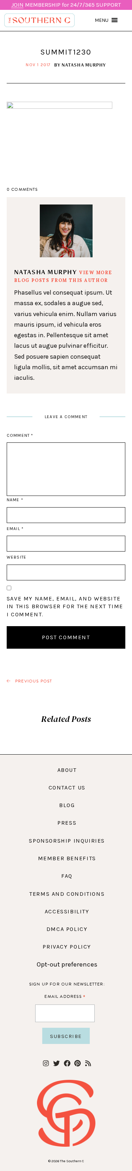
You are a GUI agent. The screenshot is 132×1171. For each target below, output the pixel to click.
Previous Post (33, 681)
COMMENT (20, 435)
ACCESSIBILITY (67, 911)
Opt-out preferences (67, 964)
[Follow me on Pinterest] (77, 1063)
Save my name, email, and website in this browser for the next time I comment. (65, 606)
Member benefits (67, 858)
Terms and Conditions (67, 893)
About (67, 770)
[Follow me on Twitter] (56, 1063)
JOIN (17, 4)
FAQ (67, 876)
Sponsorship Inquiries (67, 840)
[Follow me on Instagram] (46, 1063)
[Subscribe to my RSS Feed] (88, 1063)
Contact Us (67, 787)
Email (15, 528)
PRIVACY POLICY (67, 946)
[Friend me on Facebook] (67, 1063)
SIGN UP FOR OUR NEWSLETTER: (67, 984)
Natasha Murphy (84, 65)
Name (15, 499)
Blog (67, 805)
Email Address (65, 996)
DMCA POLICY (67, 929)
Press (66, 822)
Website (16, 557)
